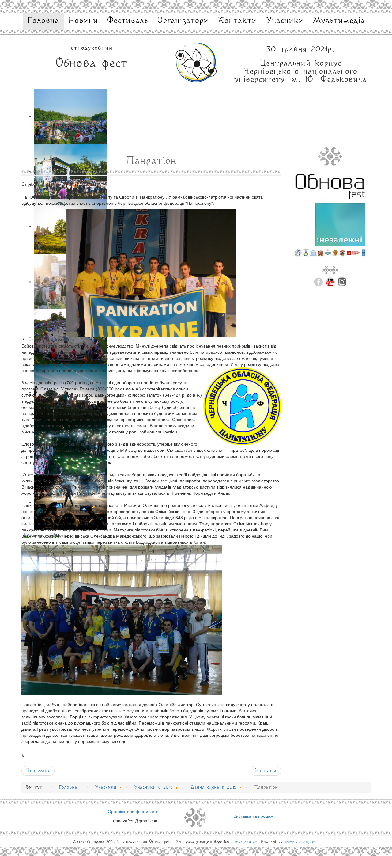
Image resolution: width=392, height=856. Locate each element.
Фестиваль (127, 21)
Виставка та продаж (253, 816)
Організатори (183, 21)
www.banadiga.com (302, 841)
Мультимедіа (339, 21)
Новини (83, 21)
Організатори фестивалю (133, 811)
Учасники (284, 21)
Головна (43, 21)
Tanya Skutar (244, 841)
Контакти (237, 21)
